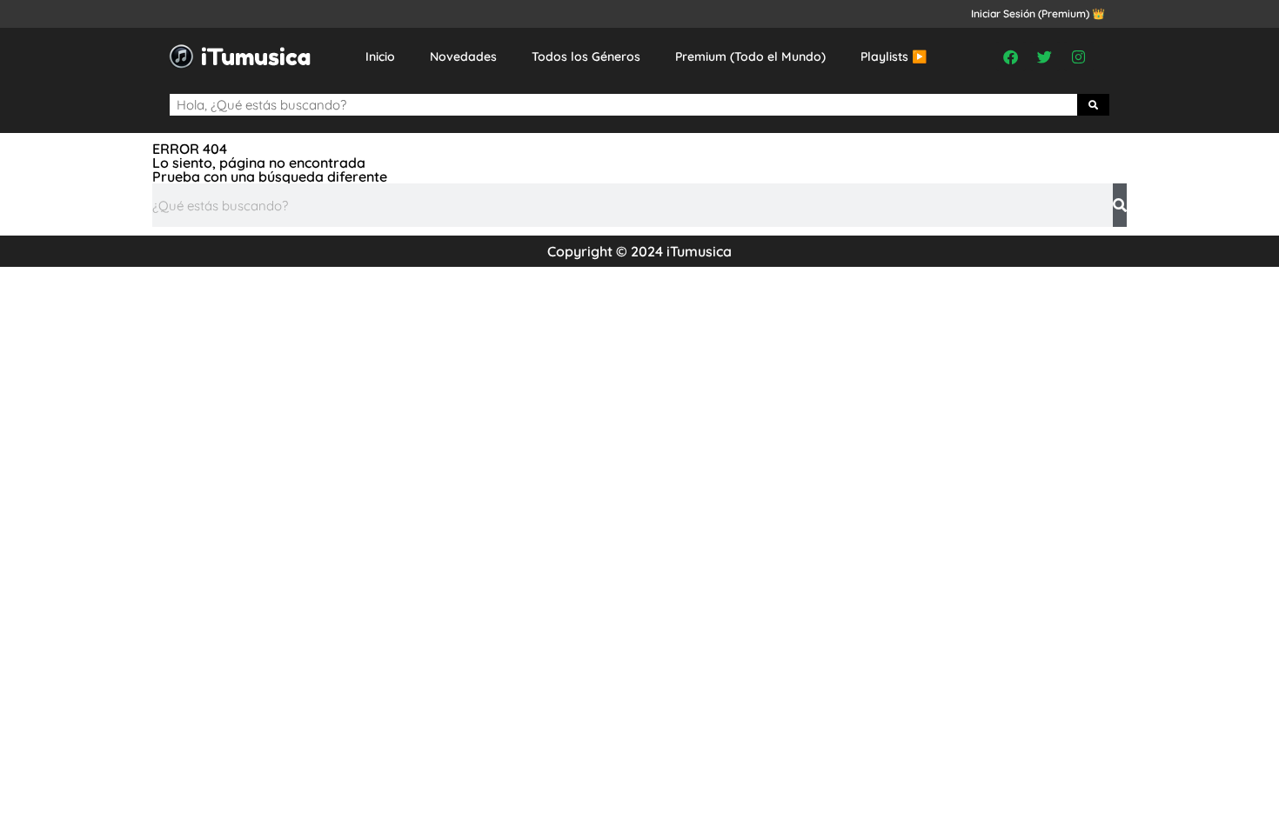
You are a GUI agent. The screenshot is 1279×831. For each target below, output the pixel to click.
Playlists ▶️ (893, 56)
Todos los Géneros (586, 56)
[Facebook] (1011, 56)
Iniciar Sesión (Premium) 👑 (1038, 13)
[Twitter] (1045, 56)
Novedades (463, 56)
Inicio (380, 56)
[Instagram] (1079, 56)
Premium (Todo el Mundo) (750, 56)
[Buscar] (1093, 105)
